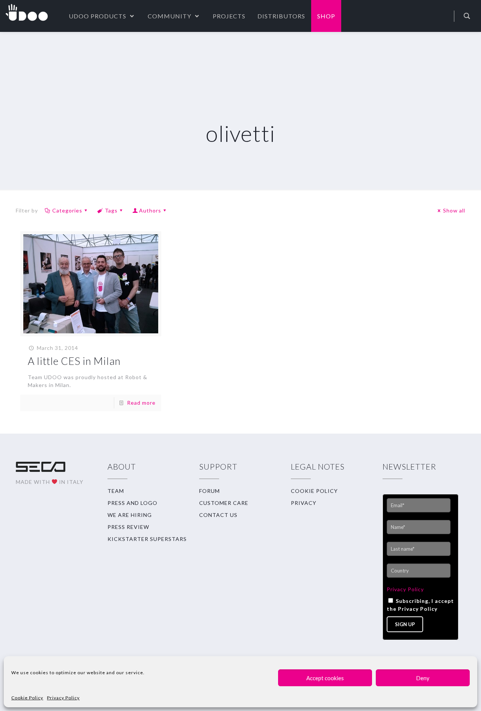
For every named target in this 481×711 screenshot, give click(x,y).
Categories (67, 210)
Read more (141, 402)
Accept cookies (325, 678)
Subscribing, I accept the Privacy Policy (420, 605)
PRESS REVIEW (128, 527)
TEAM (115, 491)
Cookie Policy (27, 697)
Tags (111, 210)
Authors (150, 210)
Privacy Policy (63, 697)
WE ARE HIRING (129, 515)
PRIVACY (303, 503)
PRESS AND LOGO (132, 503)
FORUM (209, 491)
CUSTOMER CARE (223, 503)
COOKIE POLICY (314, 491)
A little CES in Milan (74, 361)
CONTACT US (218, 515)
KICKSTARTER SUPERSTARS (147, 539)
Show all (454, 210)
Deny (423, 678)
